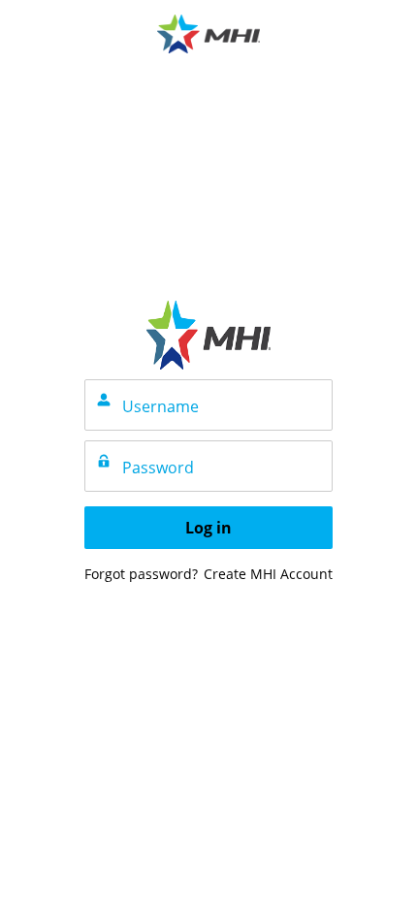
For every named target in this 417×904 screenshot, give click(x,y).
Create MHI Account (268, 574)
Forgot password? (141, 574)
